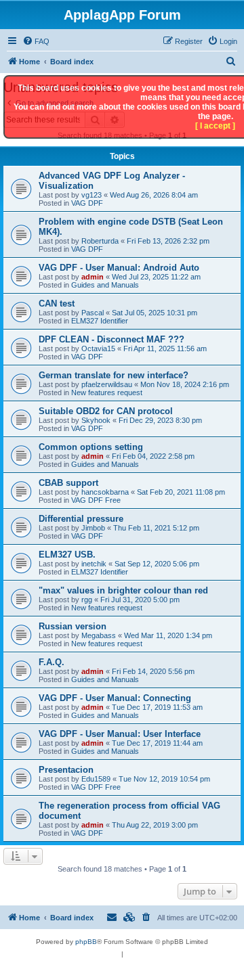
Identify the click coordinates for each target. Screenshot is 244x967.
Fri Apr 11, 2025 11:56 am (165, 348)
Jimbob (93, 528)
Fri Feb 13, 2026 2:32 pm (168, 241)
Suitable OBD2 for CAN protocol (106, 411)
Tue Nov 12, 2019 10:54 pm (164, 779)
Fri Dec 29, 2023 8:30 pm (160, 420)
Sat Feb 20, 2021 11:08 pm (181, 492)
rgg (86, 599)
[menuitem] (35, 41)
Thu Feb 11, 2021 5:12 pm (156, 528)
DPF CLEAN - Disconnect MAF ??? (111, 339)
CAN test (57, 303)
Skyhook (95, 420)
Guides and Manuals (105, 285)
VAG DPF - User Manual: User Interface (120, 734)
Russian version (72, 626)
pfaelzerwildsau (106, 384)
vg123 (91, 195)
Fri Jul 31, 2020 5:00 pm (140, 599)
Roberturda (100, 241)
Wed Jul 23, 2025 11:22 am (156, 277)
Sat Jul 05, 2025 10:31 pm (154, 313)
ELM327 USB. (67, 554)
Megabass (98, 635)
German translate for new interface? (113, 375)
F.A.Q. (51, 662)
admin (92, 277)
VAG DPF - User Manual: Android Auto (119, 268)
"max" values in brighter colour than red (123, 590)
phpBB (86, 941)
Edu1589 (95, 779)
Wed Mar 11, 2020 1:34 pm (168, 635)
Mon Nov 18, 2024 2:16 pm (184, 384)
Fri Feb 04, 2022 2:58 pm (153, 456)
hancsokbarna (105, 492)
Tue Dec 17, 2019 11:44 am (157, 743)
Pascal (92, 313)
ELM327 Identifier (99, 321)
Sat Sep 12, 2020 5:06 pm (157, 564)
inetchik (93, 564)
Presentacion (66, 770)
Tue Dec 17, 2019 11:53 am (157, 707)
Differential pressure (81, 519)
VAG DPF (87, 203)
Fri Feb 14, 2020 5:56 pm (153, 671)
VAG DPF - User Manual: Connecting (115, 698)
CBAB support (68, 483)
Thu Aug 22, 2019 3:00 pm (155, 825)
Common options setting (91, 447)
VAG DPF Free (96, 500)
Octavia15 (98, 348)
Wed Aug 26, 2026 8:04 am (154, 195)
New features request (106, 392)
